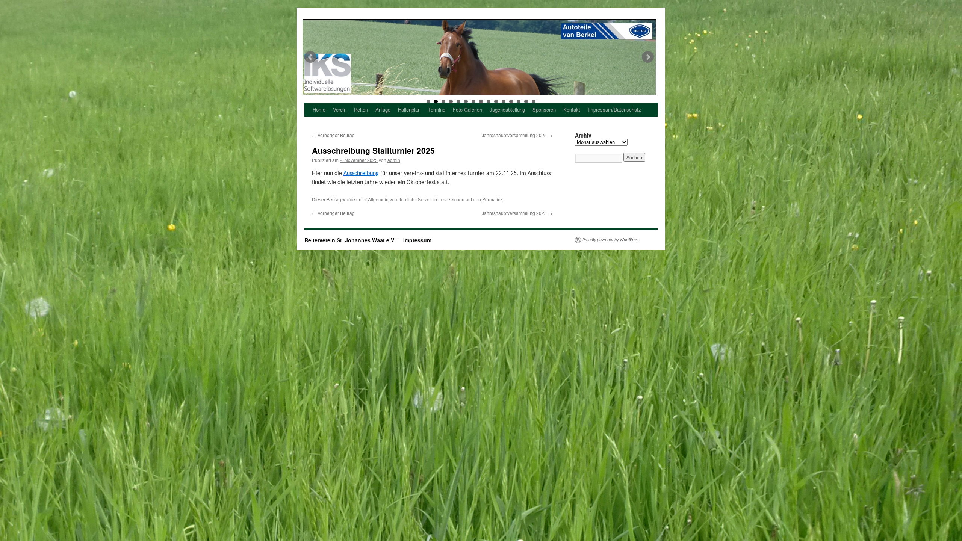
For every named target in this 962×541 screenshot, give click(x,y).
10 (496, 101)
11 (503, 101)
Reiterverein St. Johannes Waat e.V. (350, 240)
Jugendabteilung (507, 109)
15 (533, 101)
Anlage (382, 109)
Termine (436, 109)
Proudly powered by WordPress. (611, 240)
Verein (339, 109)
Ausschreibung (361, 174)
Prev (310, 57)
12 (511, 101)
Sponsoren (544, 109)
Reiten (361, 109)
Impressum (417, 240)
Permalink (492, 199)
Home (319, 109)
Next (648, 57)
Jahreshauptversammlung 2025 (517, 135)
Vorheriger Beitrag (333, 135)
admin (393, 160)
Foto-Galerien (467, 109)
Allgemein (378, 199)
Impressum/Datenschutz (614, 109)
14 (526, 101)
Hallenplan (409, 109)
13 (518, 101)
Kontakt (571, 109)
